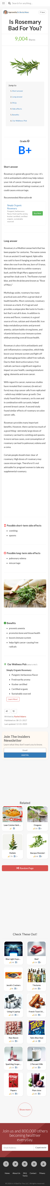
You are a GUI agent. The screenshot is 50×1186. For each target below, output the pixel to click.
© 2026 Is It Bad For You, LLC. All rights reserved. (25, 1183)
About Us (16, 1173)
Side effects (17, 109)
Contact (33, 1173)
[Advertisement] (25, 493)
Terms (25, 1176)
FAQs (14, 103)
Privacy (42, 1173)
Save (43, 12)
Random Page (26, 868)
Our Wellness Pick (19, 121)
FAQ (25, 1173)
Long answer (17, 97)
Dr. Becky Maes (23, 12)
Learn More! (13, 699)
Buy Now (37, 213)
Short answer (17, 91)
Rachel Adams (20, 716)
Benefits (15, 115)
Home (7, 1173)
